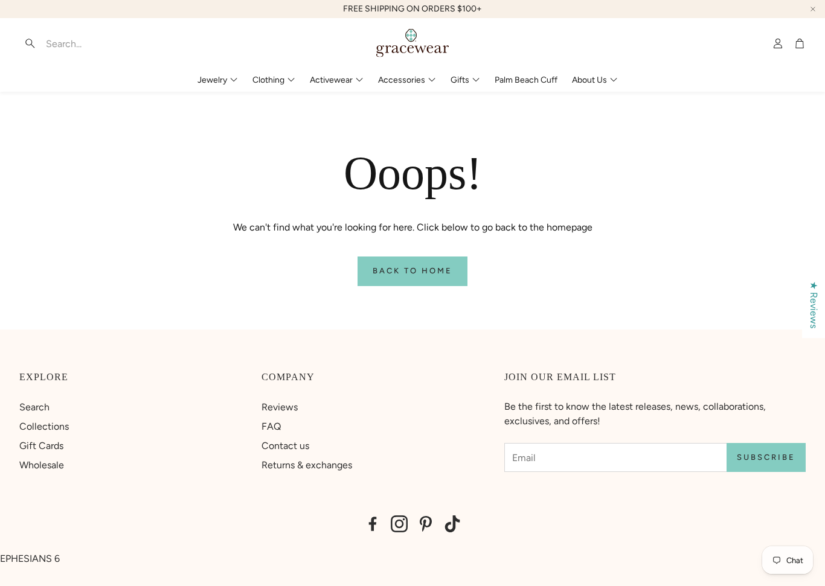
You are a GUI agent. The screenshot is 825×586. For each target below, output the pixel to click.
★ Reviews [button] (814, 304)
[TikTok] (452, 523)
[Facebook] (372, 523)
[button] (95, 43)
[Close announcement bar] (813, 9)
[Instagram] (399, 523)
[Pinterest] (425, 523)
